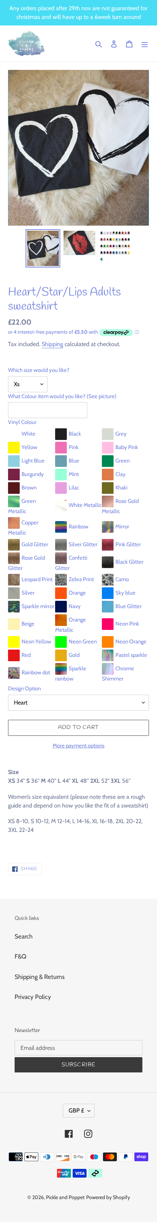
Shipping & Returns (40, 976)
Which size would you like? (38, 370)
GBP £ (76, 1110)
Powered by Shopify (108, 1197)
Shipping (52, 344)
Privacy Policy (33, 996)
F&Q (20, 956)
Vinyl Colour (22, 422)
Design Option (24, 688)
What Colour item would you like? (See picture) (62, 396)
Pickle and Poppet (65, 1197)
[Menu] (144, 43)
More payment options (78, 745)
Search (23, 936)
